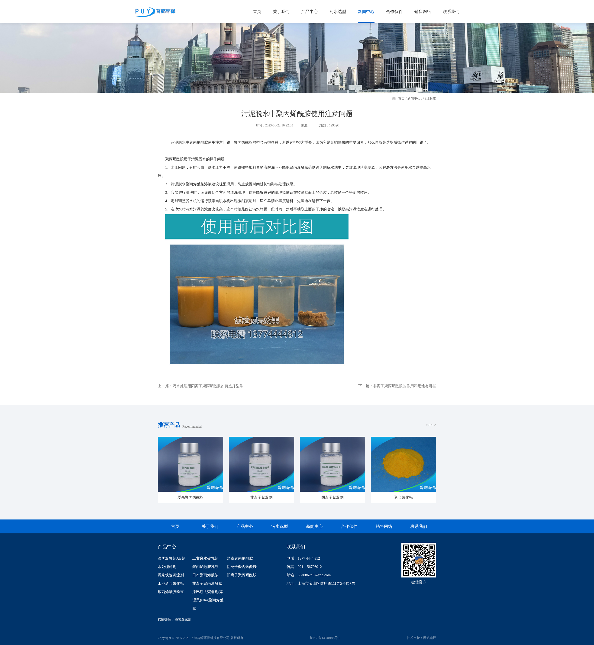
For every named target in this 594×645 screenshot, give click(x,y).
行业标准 (429, 98)
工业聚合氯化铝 (171, 583)
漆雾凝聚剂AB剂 (171, 558)
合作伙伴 (394, 11)
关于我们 (281, 11)
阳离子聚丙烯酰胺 (242, 575)
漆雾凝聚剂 (183, 619)
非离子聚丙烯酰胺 (207, 583)
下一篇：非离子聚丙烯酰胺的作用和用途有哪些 (397, 386)
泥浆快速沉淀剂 (171, 575)
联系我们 (451, 11)
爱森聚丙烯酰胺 (240, 558)
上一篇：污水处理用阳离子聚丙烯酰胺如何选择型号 (200, 386)
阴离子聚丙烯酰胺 (242, 567)
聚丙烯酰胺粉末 (171, 592)
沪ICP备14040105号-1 (325, 638)
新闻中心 (366, 11)
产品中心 (309, 11)
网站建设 (429, 638)
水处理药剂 (167, 567)
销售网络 (422, 11)
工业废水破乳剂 (205, 558)
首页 (257, 11)
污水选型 (337, 11)
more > (431, 425)
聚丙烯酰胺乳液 (205, 567)
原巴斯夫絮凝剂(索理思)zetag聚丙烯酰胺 (207, 600)
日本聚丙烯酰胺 (205, 575)
